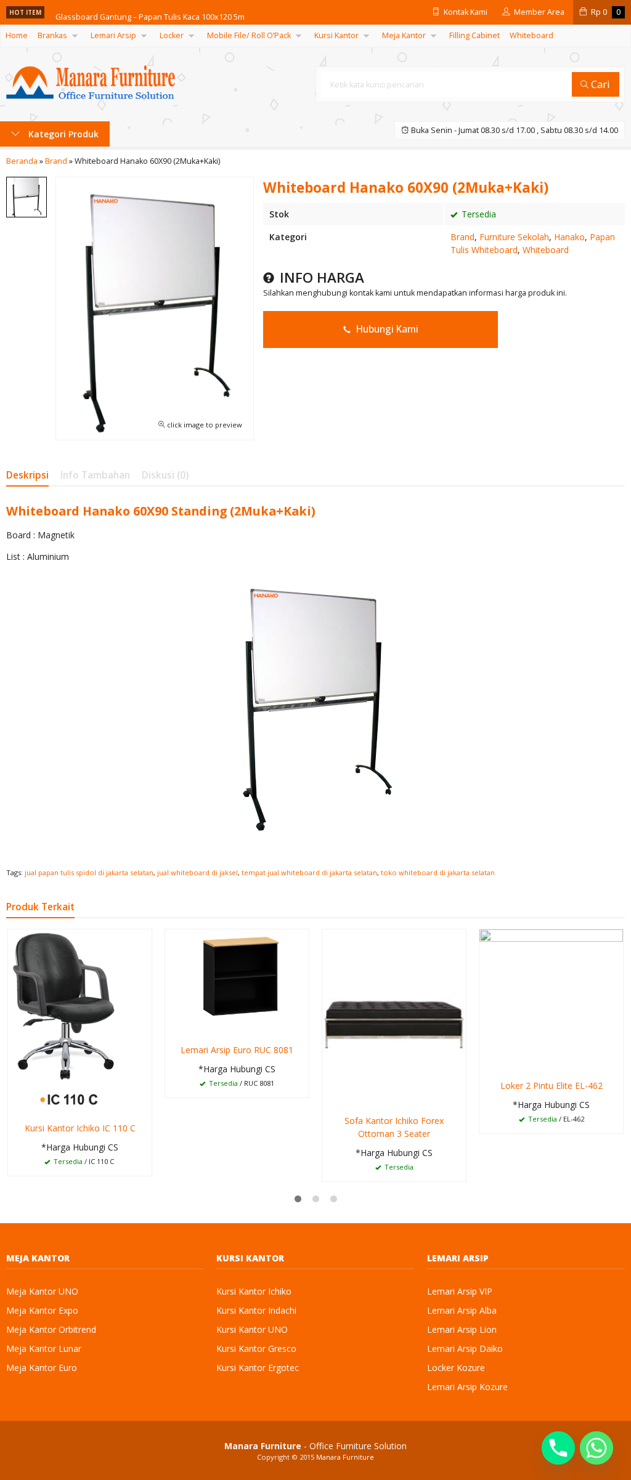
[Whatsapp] (596, 1448)
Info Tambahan (95, 475)
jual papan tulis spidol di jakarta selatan (89, 872)
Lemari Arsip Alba (462, 1310)
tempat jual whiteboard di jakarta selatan (309, 872)
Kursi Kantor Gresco (256, 1348)
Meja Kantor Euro (41, 1367)
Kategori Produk (62, 134)
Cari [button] (599, 84)
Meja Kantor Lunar (43, 1348)
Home (17, 35)
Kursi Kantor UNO (252, 1329)
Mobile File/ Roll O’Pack (249, 35)
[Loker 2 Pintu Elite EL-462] (551, 1000)
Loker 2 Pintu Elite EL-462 (551, 1085)
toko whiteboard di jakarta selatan (438, 872)
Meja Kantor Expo (42, 1310)
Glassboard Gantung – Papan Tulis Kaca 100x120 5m (150, 12)
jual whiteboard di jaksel (197, 872)
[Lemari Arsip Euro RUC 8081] (237, 982)
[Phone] (558, 1448)
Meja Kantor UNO (42, 1291)
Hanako (569, 237)
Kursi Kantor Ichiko (253, 1291)
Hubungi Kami (386, 329)
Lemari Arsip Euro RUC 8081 (237, 1050)
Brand (462, 237)
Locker (172, 35)
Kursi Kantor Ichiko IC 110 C (80, 1128)
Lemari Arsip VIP (459, 1291)
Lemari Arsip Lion (462, 1329)
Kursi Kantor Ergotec (257, 1367)
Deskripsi (27, 475)
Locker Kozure (456, 1367)
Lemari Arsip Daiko (465, 1348)
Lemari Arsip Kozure (467, 1387)
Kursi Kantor (336, 35)
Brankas (52, 35)
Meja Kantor (404, 35)
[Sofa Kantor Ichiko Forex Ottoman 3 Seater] (394, 1018)
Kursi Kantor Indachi (256, 1310)
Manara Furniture (345, 1457)
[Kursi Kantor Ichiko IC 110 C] (80, 1021)
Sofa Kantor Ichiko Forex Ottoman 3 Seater (394, 1127)
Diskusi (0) (165, 475)
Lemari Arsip (113, 35)
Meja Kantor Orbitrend (51, 1329)
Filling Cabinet (474, 35)
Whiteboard (531, 35)
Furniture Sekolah (514, 237)
